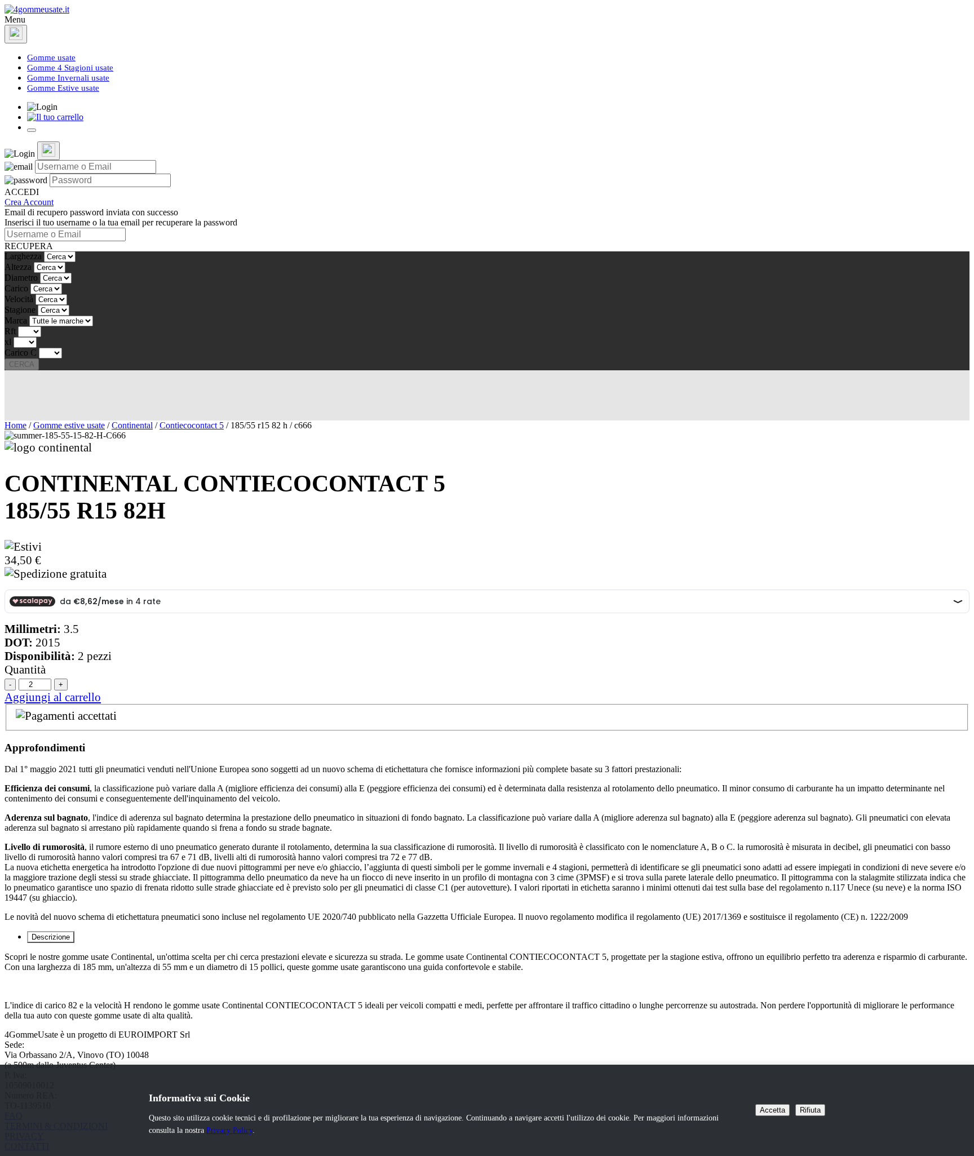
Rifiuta (810, 1110)
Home (15, 425)
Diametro (21, 277)
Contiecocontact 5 (192, 425)
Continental (132, 425)
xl (8, 342)
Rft (10, 331)
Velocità (19, 299)
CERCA (21, 364)
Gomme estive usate (69, 425)
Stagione (20, 310)
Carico (16, 288)
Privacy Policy (229, 1130)
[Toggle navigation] (31, 130)
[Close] (16, 34)
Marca (16, 320)
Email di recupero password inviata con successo (91, 212)
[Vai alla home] (37, 9)
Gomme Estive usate (63, 87)
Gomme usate (51, 57)
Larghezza (23, 256)
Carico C (21, 352)
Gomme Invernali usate (68, 77)
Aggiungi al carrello (53, 696)
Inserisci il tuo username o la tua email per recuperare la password (121, 222)
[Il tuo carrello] (55, 117)
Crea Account (29, 202)
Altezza (18, 267)
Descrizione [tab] (51, 937)
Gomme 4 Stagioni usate (70, 67)
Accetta (772, 1110)
